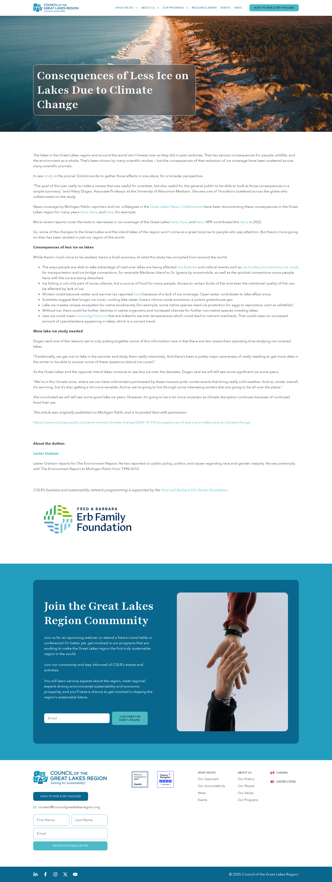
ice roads (291, 267)
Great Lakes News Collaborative (176, 206)
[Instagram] (55, 874)
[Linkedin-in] (35, 874)
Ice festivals (187, 267)
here (84, 212)
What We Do (124, 7)
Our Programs (173, 7)
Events (226, 7)
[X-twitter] (65, 874)
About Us (148, 7)
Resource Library (204, 7)
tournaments (271, 267)
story (244, 222)
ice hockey (251, 267)
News (238, 7)
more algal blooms (91, 315)
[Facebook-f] (45, 874)
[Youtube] (75, 874)
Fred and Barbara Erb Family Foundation (193, 490)
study (48, 176)
